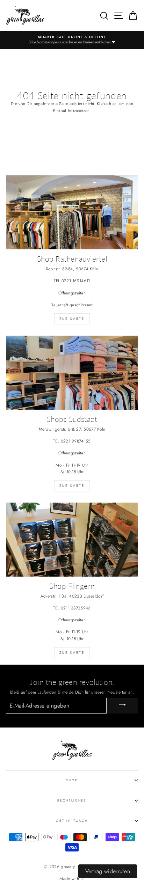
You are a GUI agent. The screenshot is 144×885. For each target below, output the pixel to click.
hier (112, 104)
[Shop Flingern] (72, 540)
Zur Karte (72, 318)
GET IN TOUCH (72, 820)
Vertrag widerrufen (107, 871)
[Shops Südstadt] (72, 373)
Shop (72, 780)
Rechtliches (71, 800)
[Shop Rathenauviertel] (72, 212)
